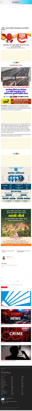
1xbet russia (3, 323)
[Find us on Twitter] (4, 372)
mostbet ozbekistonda (4, 385)
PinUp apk (2, 387)
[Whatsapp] (13, 62)
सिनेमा (22, 394)
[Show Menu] (1, 2)
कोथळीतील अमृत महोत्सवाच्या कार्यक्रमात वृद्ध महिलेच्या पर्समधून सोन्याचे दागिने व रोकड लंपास (11, 342)
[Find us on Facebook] (2, 372)
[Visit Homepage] (16, 2)
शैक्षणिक (22, 393)
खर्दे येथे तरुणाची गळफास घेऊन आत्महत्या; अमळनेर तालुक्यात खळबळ (8, 360)
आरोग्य (12, 378)
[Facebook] (15, 62)
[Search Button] (30, 2)
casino (2, 378)
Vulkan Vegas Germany (4, 393)
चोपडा (12, 389)
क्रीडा (11, 385)
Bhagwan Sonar (5, 31)
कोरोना (12, 382)
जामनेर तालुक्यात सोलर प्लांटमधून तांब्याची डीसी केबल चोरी (7, 324)
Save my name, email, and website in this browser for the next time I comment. (12, 284)
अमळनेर (12, 376)
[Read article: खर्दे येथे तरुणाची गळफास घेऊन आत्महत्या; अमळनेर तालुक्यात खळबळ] (16, 352)
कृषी (11, 380)
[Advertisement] (16, 11)
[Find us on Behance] (8, 372)
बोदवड (22, 380)
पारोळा (22, 379)
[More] (18, 62)
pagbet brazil (3, 386)
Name (2, 277)
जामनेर (12, 391)
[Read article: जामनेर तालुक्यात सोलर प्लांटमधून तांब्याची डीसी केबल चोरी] (16, 316)
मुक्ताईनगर (23, 386)
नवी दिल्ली (23, 376)
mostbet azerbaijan (3, 382)
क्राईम (12, 383)
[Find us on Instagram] (6, 372)
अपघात (2, 394)
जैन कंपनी (3, 305)
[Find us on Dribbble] (10, 372)
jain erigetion (3, 379)
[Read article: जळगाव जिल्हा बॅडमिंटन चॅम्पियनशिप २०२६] (16, 298)
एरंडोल (12, 379)
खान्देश (12, 386)
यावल (22, 389)
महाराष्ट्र (22, 385)
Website (18, 281)
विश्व (16, 407)
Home (1, 407)
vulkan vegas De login (4, 391)
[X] (17, 62)
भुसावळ (22, 383)
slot (1, 389)
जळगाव (12, 390)
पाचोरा (22, 378)
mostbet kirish (3, 383)
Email (2, 281)
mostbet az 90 (3, 380)
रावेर (22, 390)
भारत (22, 382)
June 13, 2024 (10, 31)
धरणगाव (12, 394)
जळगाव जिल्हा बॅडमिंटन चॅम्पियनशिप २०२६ (5, 306)
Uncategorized (14, 31)
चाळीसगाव (12, 387)
